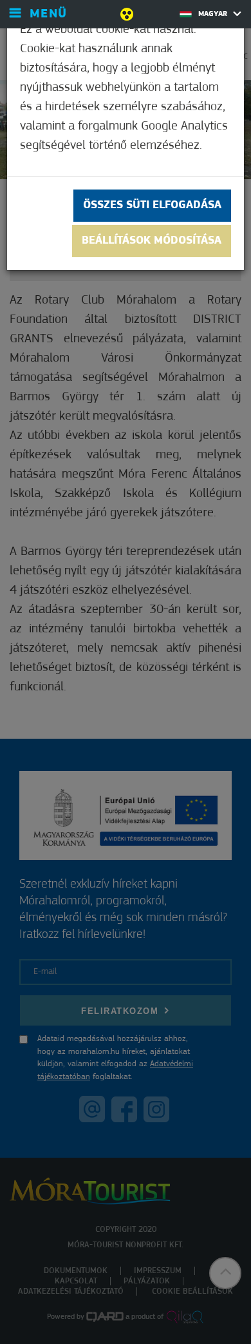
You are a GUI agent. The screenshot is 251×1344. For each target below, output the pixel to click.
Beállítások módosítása (151, 241)
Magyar (214, 14)
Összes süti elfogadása (152, 205)
